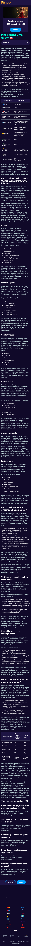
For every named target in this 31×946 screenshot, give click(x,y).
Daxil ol (21, 882)
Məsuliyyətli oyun (7, 897)
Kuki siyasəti (18, 897)
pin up (26, 897)
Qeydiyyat (15, 29)
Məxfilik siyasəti (14, 892)
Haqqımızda (5, 892)
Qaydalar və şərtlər (24, 892)
